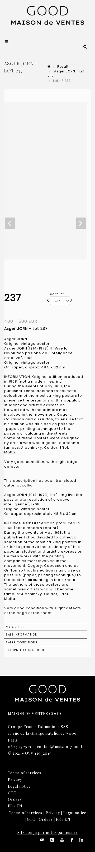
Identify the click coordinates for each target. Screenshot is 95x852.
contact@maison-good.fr (60, 746)
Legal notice (19, 786)
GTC (12, 792)
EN (19, 805)
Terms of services (24, 772)
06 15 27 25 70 (20, 746)
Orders (15, 799)
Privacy (15, 779)
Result (63, 66)
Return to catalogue (25, 650)
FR (10, 805)
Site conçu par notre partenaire (47, 832)
